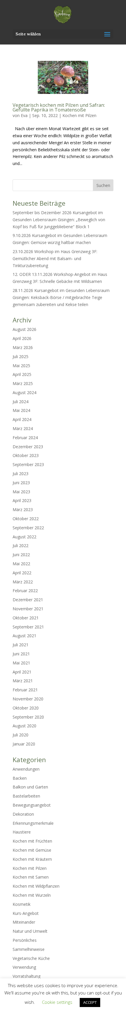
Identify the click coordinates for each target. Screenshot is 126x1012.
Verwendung (24, 967)
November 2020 (28, 699)
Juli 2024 (20, 401)
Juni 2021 (21, 654)
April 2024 (22, 419)
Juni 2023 (21, 482)
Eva (24, 115)
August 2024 (24, 392)
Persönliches (25, 940)
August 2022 (24, 536)
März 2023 (23, 509)
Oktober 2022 (26, 518)
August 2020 (24, 725)
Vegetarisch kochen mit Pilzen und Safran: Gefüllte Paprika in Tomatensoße (59, 107)
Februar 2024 (25, 437)
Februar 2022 (25, 590)
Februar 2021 (25, 690)
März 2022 (23, 582)
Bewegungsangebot (32, 805)
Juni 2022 (21, 554)
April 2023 (22, 500)
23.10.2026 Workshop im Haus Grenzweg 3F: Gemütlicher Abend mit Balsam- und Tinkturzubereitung (55, 258)
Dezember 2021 (28, 599)
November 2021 (28, 608)
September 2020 (28, 717)
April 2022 (22, 572)
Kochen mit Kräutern (32, 859)
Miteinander (24, 922)
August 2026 (24, 329)
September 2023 (28, 464)
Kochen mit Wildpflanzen (36, 886)
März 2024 (23, 428)
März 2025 (23, 383)
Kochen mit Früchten (32, 841)
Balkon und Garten (30, 787)
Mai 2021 (21, 663)
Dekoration (23, 814)
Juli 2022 (20, 545)
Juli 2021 (20, 644)
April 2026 (22, 338)
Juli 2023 (20, 473)
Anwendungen (26, 769)
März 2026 (23, 347)
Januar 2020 (24, 744)
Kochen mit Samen (31, 877)
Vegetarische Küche (31, 958)
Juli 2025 (20, 356)
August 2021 (24, 635)
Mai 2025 (21, 365)
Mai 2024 (21, 410)
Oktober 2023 (26, 455)
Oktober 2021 (26, 618)
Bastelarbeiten (26, 796)
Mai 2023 (21, 491)
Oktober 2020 (26, 708)
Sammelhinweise (29, 949)
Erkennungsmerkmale (33, 823)
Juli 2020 (20, 735)
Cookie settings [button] (57, 1002)
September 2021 (28, 627)
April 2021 (22, 672)
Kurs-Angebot (26, 913)
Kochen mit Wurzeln (32, 895)
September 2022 (28, 527)
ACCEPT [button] (90, 1002)
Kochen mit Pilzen (79, 115)
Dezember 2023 (28, 446)
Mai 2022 (21, 563)
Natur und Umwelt (30, 931)
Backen (20, 778)
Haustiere (22, 832)
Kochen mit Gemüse (32, 850)
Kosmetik (21, 904)
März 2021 (23, 680)
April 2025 (22, 374)
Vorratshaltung (26, 976)
